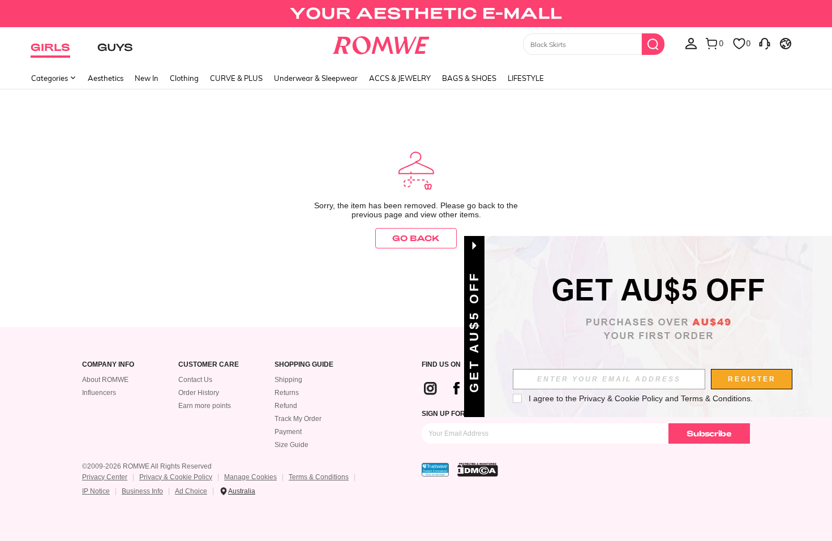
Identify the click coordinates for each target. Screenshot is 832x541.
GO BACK (416, 238)
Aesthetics (105, 78)
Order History (198, 393)
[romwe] (381, 43)
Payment (288, 432)
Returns (287, 393)
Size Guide (291, 445)
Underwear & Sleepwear (316, 78)
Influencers (99, 393)
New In (146, 78)
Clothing (184, 78)
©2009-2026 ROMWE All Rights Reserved (147, 466)
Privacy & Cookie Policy (175, 477)
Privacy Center (104, 477)
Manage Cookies (250, 477)
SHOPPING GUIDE (304, 364)
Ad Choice (191, 491)
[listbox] (691, 43)
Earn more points (204, 406)
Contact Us (195, 380)
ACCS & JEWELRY (400, 78)
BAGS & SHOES (469, 78)
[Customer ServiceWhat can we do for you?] (764, 43)
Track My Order (298, 419)
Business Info (142, 491)
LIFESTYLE (526, 78)
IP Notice (96, 491)
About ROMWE (105, 380)
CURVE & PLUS (236, 78)
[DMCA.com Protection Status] (477, 469)
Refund (286, 406)
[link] (415, 13)
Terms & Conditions (319, 477)
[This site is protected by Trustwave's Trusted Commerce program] (435, 469)
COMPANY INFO (108, 364)
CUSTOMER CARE (208, 364)
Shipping (288, 380)
